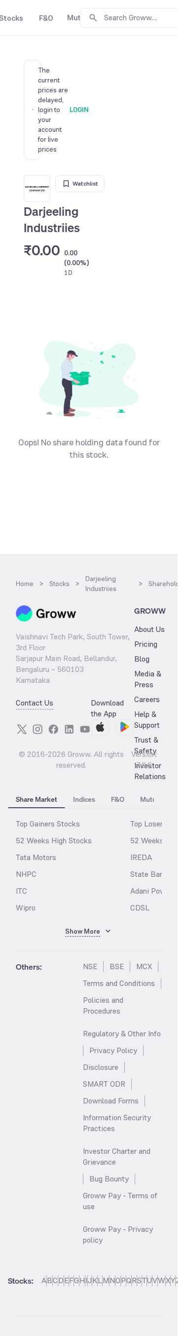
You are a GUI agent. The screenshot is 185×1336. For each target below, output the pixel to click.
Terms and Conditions (119, 983)
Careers (147, 699)
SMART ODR (104, 1084)
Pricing (145, 644)
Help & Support (147, 719)
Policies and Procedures (103, 1005)
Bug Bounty (109, 1179)
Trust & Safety (146, 745)
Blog (141, 659)
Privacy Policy (113, 1050)
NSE (90, 966)
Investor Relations (150, 771)
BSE (117, 966)
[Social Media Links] (22, 729)
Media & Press (147, 679)
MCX (144, 966)
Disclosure (100, 1067)
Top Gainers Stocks (48, 824)
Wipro (26, 908)
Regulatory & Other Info (122, 1033)
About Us (149, 629)
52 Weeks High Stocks (54, 840)
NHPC (26, 874)
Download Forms (111, 1101)
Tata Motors (36, 857)
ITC (21, 891)
